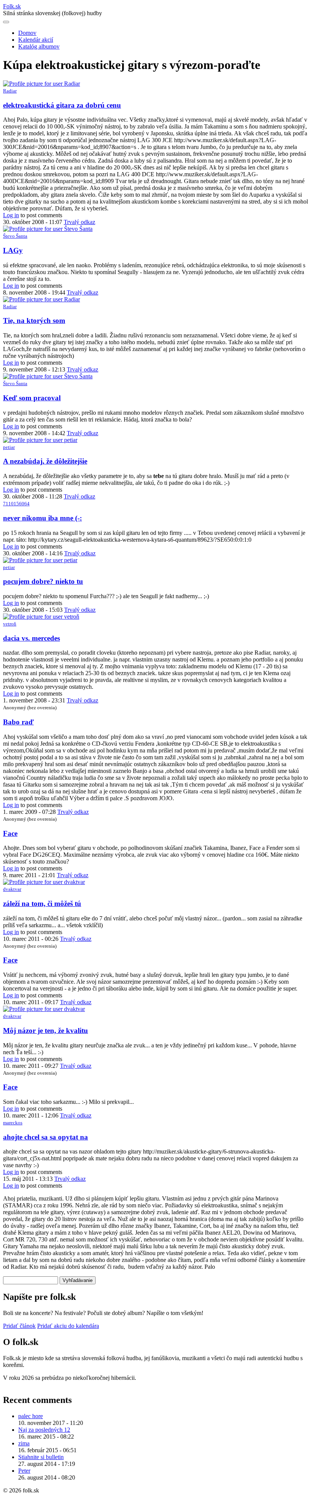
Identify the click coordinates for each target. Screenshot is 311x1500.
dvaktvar (12, 889)
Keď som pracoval (32, 398)
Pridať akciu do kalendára (68, 1326)
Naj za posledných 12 (44, 1429)
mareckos (12, 1122)
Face (10, 833)
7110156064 (16, 503)
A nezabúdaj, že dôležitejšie (45, 461)
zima (24, 1443)
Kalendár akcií (35, 39)
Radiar (10, 91)
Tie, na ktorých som (34, 320)
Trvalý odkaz (79, 222)
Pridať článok (19, 1326)
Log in (11, 215)
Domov (27, 33)
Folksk (12, 6)
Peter (24, 1470)
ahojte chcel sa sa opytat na (45, 1137)
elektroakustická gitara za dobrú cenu (62, 105)
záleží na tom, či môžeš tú (42, 904)
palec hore (30, 1416)
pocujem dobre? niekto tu (43, 581)
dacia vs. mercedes (31, 638)
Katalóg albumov (39, 46)
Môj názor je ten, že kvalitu (45, 1030)
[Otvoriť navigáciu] (6, 22)
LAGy (13, 250)
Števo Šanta (15, 236)
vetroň (9, 624)
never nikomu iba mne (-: (42, 518)
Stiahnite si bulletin (41, 1457)
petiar (9, 447)
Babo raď (18, 722)
